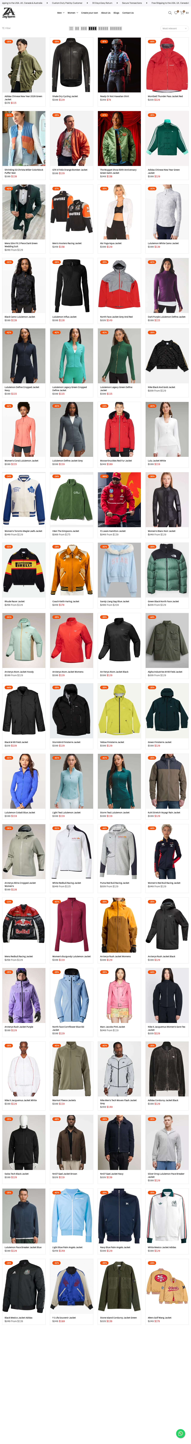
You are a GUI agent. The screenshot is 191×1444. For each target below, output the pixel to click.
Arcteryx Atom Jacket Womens (67, 671)
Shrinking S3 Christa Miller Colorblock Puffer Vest (24, 171)
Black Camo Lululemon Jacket (20, 316)
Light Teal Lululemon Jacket (66, 812)
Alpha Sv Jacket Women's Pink (163, 1388)
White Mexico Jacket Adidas (162, 1247)
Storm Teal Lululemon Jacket (115, 812)
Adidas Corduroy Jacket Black (163, 1100)
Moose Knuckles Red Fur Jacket (116, 460)
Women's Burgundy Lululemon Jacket (71, 956)
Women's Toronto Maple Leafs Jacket (23, 531)
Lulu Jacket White (157, 460)
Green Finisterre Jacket (159, 742)
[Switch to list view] (71, 28)
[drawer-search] (170, 13)
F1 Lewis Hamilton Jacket (113, 531)
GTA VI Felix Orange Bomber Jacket (69, 169)
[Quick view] (42, 48)
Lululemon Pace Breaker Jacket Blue (23, 1247)
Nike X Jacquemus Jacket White (21, 1100)
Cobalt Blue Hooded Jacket (18, 1388)
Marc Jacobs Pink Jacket (112, 1026)
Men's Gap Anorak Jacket (65, 1388)
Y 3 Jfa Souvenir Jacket (64, 1317)
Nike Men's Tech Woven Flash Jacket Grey (118, 1102)
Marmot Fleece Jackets (64, 1100)
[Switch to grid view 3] (84, 28)
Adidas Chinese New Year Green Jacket (164, 171)
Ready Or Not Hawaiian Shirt (114, 96)
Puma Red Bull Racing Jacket (114, 882)
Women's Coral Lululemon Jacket (21, 460)
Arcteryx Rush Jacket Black (161, 956)
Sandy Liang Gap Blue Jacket (114, 601)
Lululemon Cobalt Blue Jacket (20, 812)
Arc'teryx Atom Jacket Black (114, 671)
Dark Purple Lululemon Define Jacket (166, 316)
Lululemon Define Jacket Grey (67, 460)
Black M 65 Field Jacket (16, 742)
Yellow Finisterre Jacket (112, 742)
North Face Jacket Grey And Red (116, 316)
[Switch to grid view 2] (77, 28)
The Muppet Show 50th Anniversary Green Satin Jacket (118, 171)
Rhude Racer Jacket (15, 601)
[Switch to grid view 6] (116, 28)
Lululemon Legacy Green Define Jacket (116, 389)
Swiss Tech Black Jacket (17, 1173)
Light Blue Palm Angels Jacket (67, 1247)
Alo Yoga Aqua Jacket (111, 243)
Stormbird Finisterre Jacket (66, 742)
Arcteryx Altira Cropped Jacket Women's (20, 884)
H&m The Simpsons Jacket (65, 531)
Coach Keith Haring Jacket (65, 601)
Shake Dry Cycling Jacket (65, 96)
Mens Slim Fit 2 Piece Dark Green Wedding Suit (21, 245)
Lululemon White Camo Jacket (163, 243)
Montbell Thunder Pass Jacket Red (165, 96)
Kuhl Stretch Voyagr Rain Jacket (164, 812)
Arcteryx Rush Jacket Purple (19, 1026)
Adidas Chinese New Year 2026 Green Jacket (23, 98)
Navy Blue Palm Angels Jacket (115, 1247)
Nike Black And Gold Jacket (161, 387)
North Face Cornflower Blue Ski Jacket (68, 1028)
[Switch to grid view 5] (103, 28)
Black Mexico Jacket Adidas (18, 1317)
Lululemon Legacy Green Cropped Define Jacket (69, 389)
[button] (42, 42)
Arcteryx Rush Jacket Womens (115, 956)
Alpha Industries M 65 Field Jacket (165, 671)
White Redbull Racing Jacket (66, 882)
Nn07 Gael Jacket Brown (64, 1173)
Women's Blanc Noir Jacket (161, 531)
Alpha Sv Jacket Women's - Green (117, 1388)
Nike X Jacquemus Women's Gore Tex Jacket (166, 1028)
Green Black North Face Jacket (163, 601)
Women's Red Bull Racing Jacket (164, 882)
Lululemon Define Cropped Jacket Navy (22, 389)
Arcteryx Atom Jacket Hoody (19, 671)
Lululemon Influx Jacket (64, 316)
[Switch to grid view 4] (92, 28)
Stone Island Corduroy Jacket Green (118, 1317)
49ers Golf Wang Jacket (159, 1317)
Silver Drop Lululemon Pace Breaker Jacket (166, 1175)
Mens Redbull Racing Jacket (19, 956)
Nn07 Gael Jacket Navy (111, 1173)
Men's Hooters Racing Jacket (67, 243)
